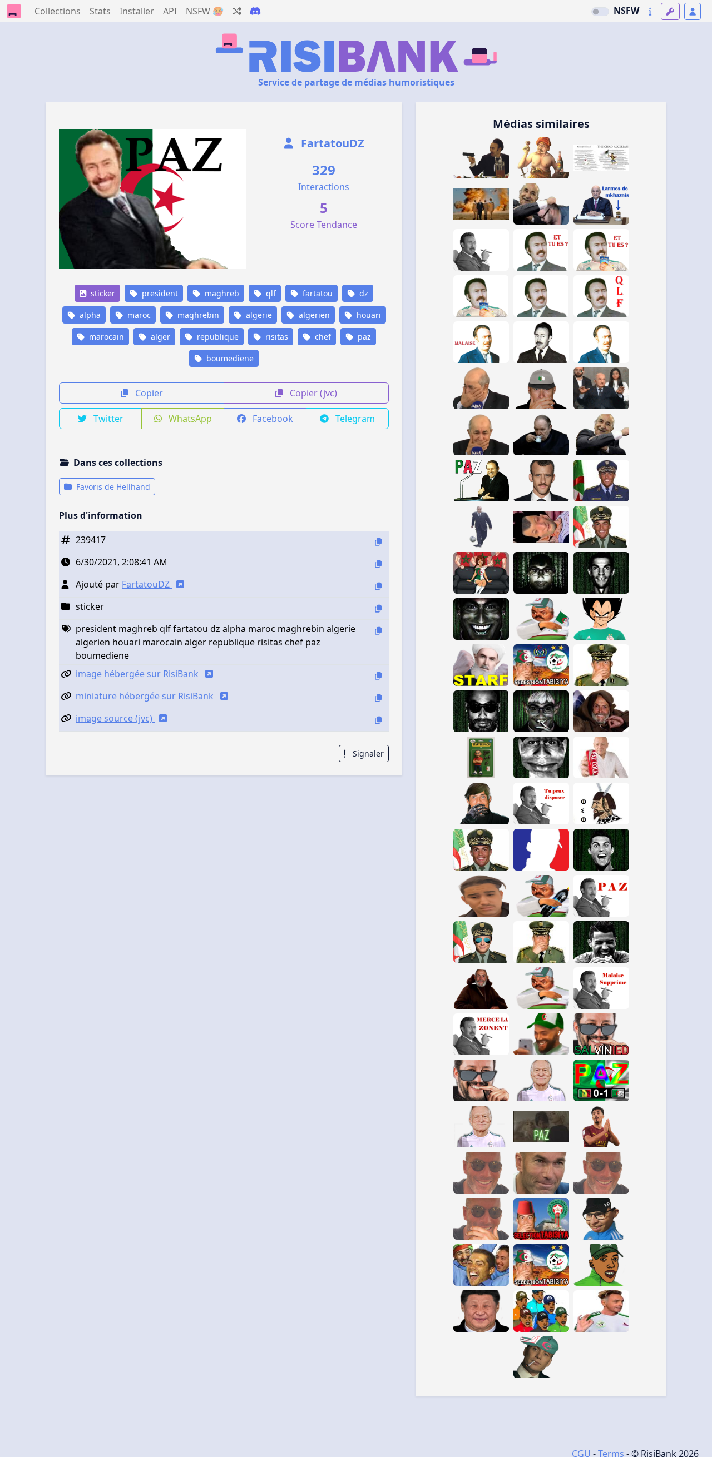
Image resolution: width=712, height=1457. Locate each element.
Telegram (354, 418)
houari (367, 315)
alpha (89, 315)
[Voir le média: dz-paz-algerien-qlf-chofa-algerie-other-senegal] (601, 1080)
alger (159, 336)
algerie (258, 315)
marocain (105, 336)
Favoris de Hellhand (112, 486)
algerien (313, 315)
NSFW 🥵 (205, 11)
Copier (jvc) (312, 393)
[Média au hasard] (237, 11)
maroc (138, 315)
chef (322, 336)
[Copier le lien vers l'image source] (378, 720)
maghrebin (197, 315)
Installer (137, 11)
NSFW (626, 10)
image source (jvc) (115, 718)
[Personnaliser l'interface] (670, 11)
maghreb (220, 293)
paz (363, 336)
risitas (275, 336)
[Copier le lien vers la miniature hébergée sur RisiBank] (378, 698)
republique (217, 336)
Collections (57, 11)
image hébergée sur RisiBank (138, 674)
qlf (270, 293)
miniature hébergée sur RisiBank (146, 696)
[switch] (600, 11)
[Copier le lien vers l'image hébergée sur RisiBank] (378, 675)
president (159, 293)
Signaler (367, 753)
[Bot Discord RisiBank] (255, 11)
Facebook (271, 418)
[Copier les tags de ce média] (378, 630)
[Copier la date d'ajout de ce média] (378, 564)
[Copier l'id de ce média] (378, 541)
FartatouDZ (331, 143)
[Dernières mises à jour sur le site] (650, 11)
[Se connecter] (692, 11)
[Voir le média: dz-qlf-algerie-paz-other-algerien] (541, 1126)
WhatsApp (189, 418)
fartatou (316, 293)
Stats (100, 11)
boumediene (229, 358)
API (170, 11)
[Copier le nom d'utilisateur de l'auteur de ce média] (378, 586)
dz (362, 293)
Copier (148, 393)
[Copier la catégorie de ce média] (378, 608)
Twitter (107, 418)
